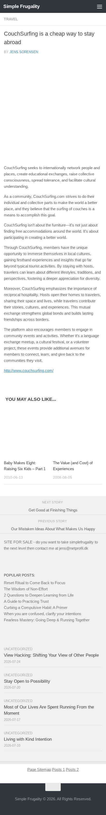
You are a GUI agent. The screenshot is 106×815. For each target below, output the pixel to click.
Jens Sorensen (24, 52)
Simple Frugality (21, 6)
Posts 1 (58, 769)
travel (11, 19)
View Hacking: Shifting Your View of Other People (51, 655)
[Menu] (99, 6)
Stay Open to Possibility (27, 681)
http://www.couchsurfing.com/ (29, 370)
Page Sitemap (39, 769)
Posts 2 (72, 769)
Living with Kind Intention (28, 739)
